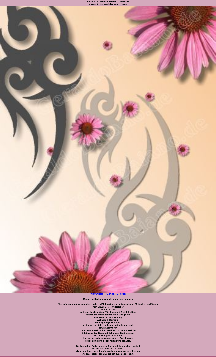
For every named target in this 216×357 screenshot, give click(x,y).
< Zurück (109, 294)
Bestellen (121, 294)
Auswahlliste (96, 294)
